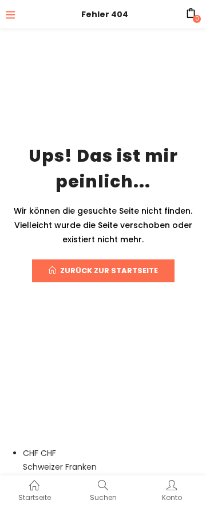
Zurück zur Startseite (109, 270)
